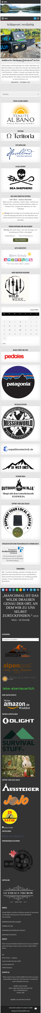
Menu (5, 2)
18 (9, 330)
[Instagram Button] (13, 589)
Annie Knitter (14, 82)
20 (20, 330)
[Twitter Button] (3, 589)
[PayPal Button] (27, 589)
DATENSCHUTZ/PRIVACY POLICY (13, 930)
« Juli (3, 343)
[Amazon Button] (20, 589)
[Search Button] (38, 18)
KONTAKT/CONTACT (9, 935)
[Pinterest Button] (6, 589)
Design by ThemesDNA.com (20, 1011)
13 (20, 326)
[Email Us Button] (31, 589)
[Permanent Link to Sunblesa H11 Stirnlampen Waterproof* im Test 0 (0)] (21, 43)
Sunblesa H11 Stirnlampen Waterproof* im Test (20, 60)
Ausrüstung (10, 34)
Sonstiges (34, 34)
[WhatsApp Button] (17, 589)
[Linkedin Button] (10, 589)
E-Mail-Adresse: (10, 236)
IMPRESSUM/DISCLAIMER (11, 922)
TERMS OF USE (7, 926)
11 (9, 326)
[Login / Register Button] (35, 18)
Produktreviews (22, 34)
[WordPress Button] (24, 589)
